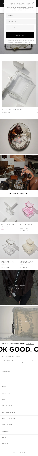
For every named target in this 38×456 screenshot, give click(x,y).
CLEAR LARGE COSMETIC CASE (12, 109)
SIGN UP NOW (20, 35)
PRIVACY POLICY (7, 405)
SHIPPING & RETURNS (8, 412)
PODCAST (5, 444)
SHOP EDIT (19, 137)
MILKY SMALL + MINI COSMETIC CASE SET (26, 262)
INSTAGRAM (6, 431)
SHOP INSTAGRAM (7, 424)
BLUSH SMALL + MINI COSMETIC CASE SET (27, 225)
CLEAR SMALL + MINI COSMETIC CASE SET (7, 262)
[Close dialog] (33, 2)
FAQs (3, 399)
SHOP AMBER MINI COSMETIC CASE (19, 173)
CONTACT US (6, 393)
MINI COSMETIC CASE (8, 224)
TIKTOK (4, 437)
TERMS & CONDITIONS (8, 418)
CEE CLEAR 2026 (19, 452)
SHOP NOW (19, 288)
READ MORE (30, 343)
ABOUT (4, 386)
